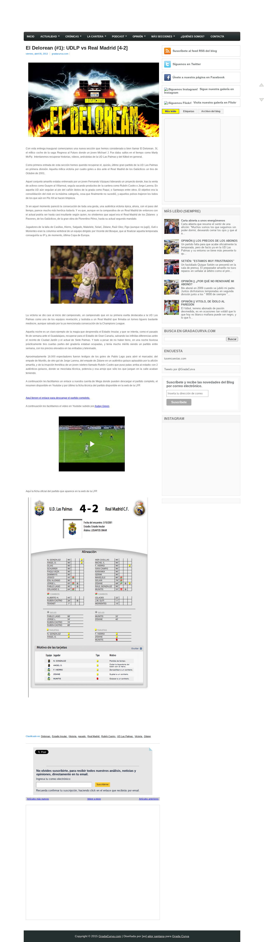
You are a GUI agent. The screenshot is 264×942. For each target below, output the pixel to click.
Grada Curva (180, 936)
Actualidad (50, 36)
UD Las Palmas (125, 736)
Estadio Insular (59, 736)
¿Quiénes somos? (192, 36)
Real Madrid (93, 736)
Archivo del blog (210, 111)
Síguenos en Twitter (187, 64)
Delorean (46, 736)
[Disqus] (93, 862)
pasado (82, 736)
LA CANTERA (96, 36)
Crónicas (73, 36)
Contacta (217, 36)
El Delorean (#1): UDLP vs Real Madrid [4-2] (77, 47)
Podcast (119, 36)
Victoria (139, 736)
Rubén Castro (108, 736)
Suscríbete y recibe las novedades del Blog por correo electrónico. (200, 384)
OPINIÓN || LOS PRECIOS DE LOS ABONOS (209, 240)
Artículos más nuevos (38, 799)
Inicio (30, 36)
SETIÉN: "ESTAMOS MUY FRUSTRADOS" (207, 261)
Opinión (139, 36)
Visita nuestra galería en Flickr (214, 102)
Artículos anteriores (149, 799)
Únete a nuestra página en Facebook (199, 77)
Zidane (147, 736)
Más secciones (163, 36)
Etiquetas (188, 111)
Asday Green (102, 406)
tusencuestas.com (175, 358)
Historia (73, 736)
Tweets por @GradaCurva (179, 369)
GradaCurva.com (110, 936)
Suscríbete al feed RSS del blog (195, 50)
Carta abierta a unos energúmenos (203, 220)
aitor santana (156, 936)
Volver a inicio (94, 799)
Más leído (170, 111)
